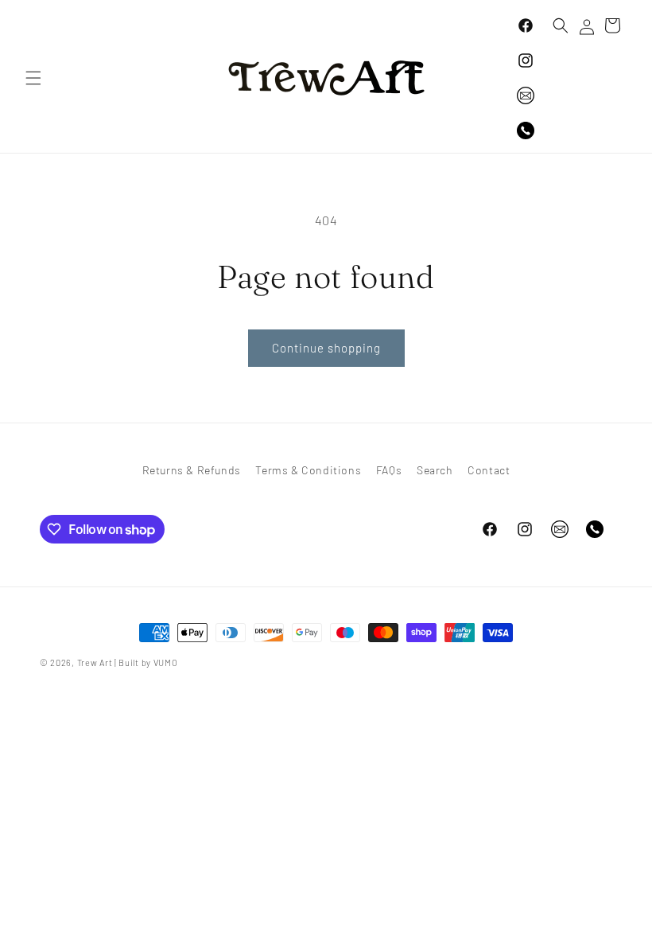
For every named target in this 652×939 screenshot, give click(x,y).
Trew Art (95, 662)
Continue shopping (326, 348)
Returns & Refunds (191, 470)
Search (435, 470)
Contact (489, 470)
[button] (33, 77)
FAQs (389, 470)
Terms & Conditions (308, 470)
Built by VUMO (147, 662)
